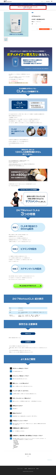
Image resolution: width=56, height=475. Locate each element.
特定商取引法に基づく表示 (31, 468)
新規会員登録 (48, 1)
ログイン (42, 1)
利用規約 (37, 468)
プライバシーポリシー (20, 468)
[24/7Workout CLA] (16, 24)
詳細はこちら (25, 8)
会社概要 (25, 468)
